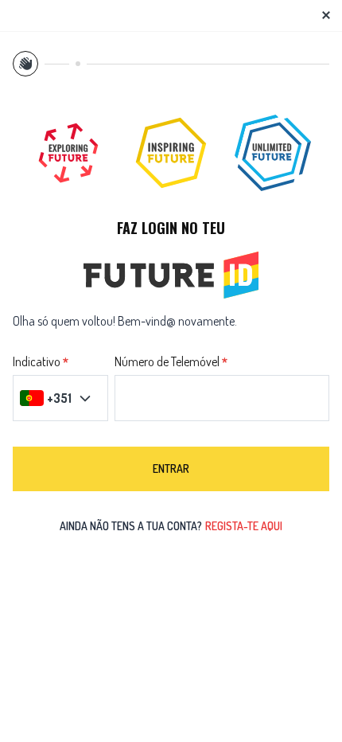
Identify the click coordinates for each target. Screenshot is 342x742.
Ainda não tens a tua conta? (171, 526)
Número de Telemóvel (167, 362)
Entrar (171, 468)
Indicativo (36, 362)
